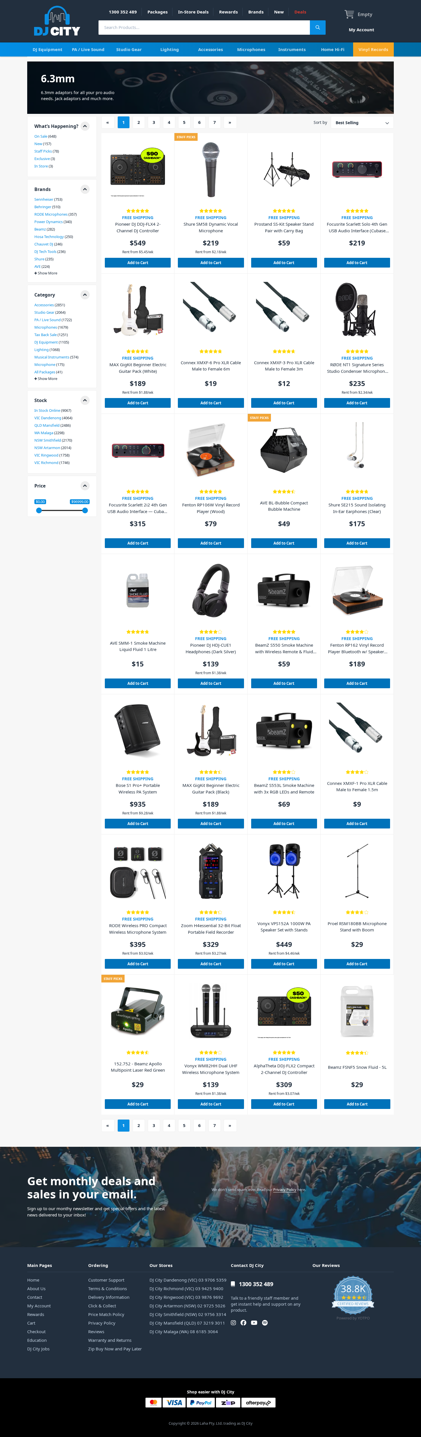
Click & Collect (102, 1306)
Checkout (36, 1331)
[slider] (39, 510)
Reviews (96, 1331)
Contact (34, 1297)
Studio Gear (129, 49)
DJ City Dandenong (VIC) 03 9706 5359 (188, 1280)
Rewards (228, 12)
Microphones (251, 49)
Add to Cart (137, 262)
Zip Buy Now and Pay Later (115, 1349)
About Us (36, 1288)
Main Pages (39, 1265)
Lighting (169, 49)
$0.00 (40, 501)
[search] (204, 27)
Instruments (292, 49)
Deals (300, 12)
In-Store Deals (193, 12)
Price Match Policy (106, 1314)
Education (37, 1340)
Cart (31, 1323)
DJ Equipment (47, 49)
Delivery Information (108, 1297)
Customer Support (106, 1280)
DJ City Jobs (38, 1349)
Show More (47, 273)
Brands (255, 12)
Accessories (210, 49)
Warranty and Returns (109, 1340)
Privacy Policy (284, 1189)
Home (33, 1280)
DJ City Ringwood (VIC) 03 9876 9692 (186, 1297)
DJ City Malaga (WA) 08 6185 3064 (183, 1331)
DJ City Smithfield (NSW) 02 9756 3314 (187, 1314)
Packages (157, 12)
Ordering (98, 1265)
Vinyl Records (373, 49)
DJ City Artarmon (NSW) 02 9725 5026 (187, 1306)
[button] (62, 126)
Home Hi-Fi (333, 49)
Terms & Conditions (107, 1288)
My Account (361, 29)
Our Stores (160, 1265)
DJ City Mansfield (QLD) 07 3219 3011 (187, 1323)
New (279, 12)
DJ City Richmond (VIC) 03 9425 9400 (186, 1288)
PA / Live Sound (88, 49)
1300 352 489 (123, 12)
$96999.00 (79, 501)
